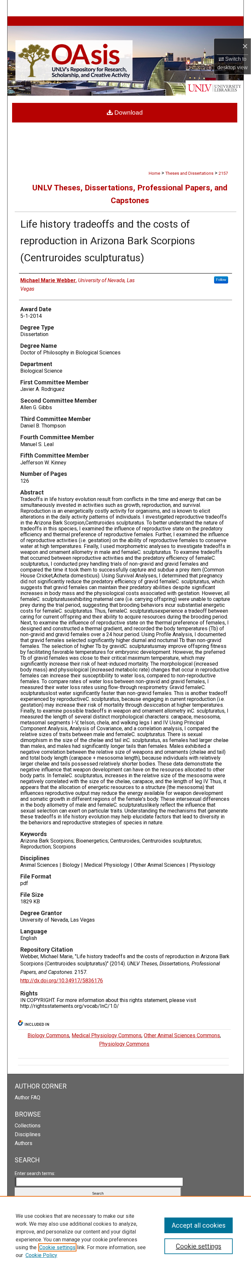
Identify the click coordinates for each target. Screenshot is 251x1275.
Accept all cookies (199, 1225)
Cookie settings (57, 1247)
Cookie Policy (41, 1255)
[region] (125, 1235)
